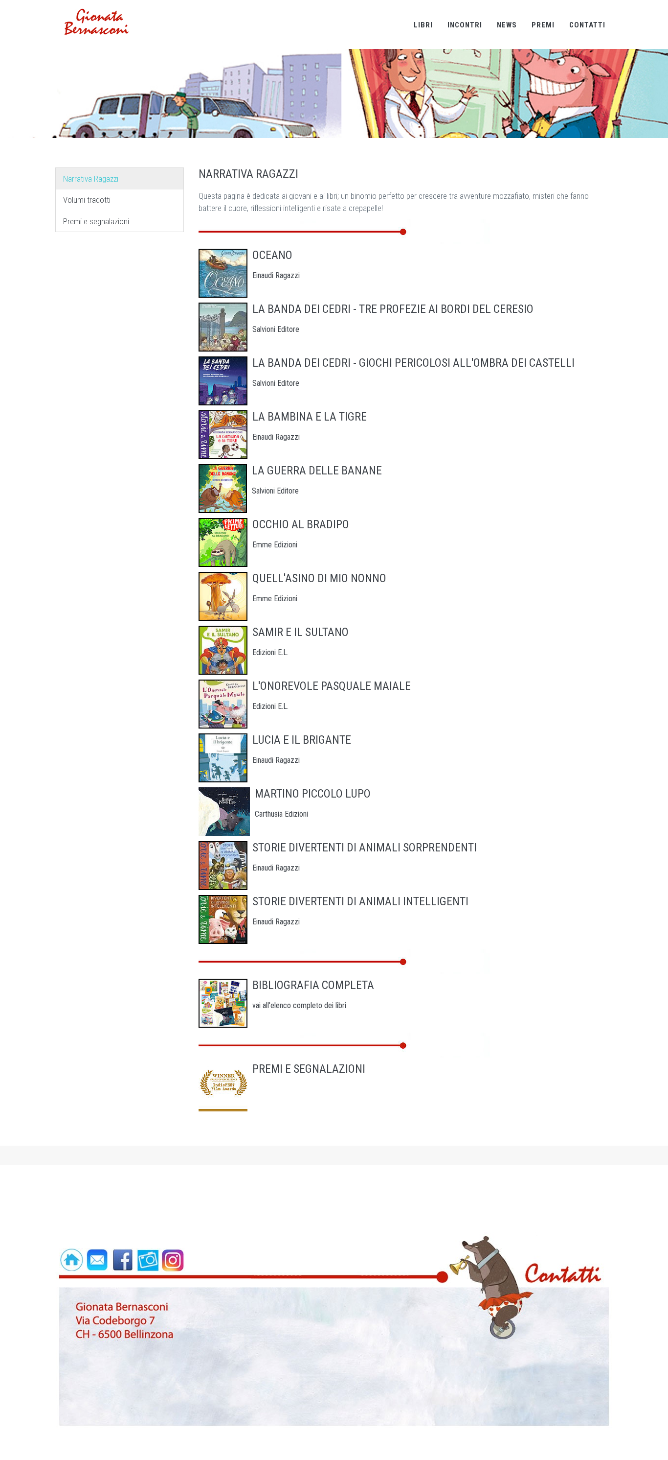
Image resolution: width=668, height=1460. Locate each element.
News (507, 25)
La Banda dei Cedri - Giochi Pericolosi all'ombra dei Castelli (413, 363)
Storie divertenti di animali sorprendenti (364, 847)
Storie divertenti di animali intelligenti (360, 901)
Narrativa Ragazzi (90, 179)
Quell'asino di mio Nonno (319, 578)
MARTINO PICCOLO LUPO (313, 794)
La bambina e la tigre (309, 417)
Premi (543, 25)
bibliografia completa (313, 985)
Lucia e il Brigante (301, 740)
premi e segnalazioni (308, 1069)
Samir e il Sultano (300, 632)
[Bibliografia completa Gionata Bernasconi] (223, 1003)
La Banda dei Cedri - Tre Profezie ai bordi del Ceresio (393, 309)
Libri (423, 25)
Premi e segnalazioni (96, 221)
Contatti (587, 25)
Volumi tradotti (87, 200)
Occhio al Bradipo (300, 524)
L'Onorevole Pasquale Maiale (331, 686)
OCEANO (272, 255)
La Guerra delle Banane (317, 470)
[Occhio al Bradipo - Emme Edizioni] (223, 542)
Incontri (464, 25)
